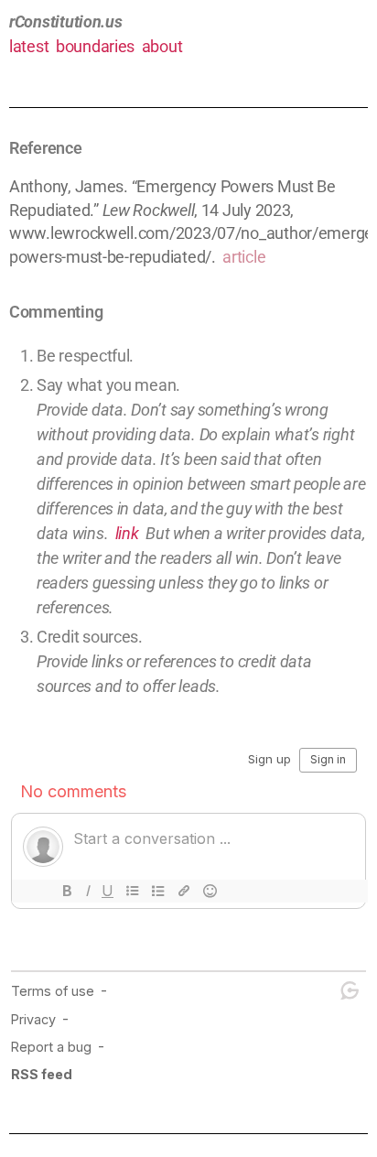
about (162, 46)
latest (28, 46)
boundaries (95, 46)
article (243, 256)
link (127, 533)
